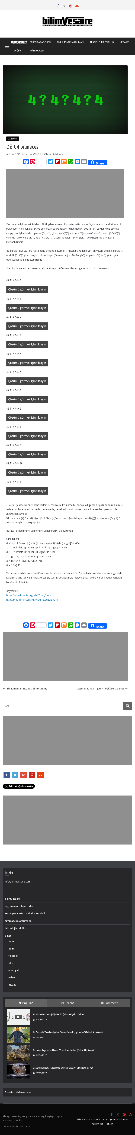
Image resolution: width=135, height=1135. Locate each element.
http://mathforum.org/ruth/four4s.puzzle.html (32, 599)
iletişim (109, 1123)
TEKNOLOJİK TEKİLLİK (102, 42)
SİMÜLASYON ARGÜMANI (70, 42)
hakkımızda (97, 1123)
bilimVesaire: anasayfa (88, 1119)
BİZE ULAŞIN (37, 50)
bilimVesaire (12, 898)
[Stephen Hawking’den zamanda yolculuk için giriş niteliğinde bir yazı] (18, 1070)
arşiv (104, 1119)
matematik (12, 139)
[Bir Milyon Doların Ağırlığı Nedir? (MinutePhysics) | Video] (18, 1017)
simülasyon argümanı (18, 921)
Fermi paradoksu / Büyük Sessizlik (25, 913)
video (11, 977)
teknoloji (13, 955)
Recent (69, 1003)
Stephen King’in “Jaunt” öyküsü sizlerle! (100, 688)
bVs (26, 154)
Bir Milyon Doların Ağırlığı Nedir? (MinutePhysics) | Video (58, 1014)
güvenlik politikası (119, 1119)
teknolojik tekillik (15, 928)
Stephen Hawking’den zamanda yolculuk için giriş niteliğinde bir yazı (63, 1068)
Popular (27, 1003)
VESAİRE (124, 42)
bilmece (59, 154)
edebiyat (13, 970)
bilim (11, 948)
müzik (12, 984)
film (10, 963)
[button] (23, 50)
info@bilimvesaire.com (18, 881)
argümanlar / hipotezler (19, 906)
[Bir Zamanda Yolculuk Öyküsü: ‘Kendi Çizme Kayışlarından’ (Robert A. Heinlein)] (18, 1035)
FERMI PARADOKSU (40, 42)
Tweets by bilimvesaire (18, 1092)
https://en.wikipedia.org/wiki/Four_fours (28, 595)
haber (11, 941)
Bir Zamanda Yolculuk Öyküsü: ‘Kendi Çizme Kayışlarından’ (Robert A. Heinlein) (68, 1032)
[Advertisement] (67, 193)
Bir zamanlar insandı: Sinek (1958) (27, 688)
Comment (111, 1003)
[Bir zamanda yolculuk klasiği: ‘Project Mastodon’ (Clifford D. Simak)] (18, 1053)
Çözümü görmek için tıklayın (27, 289)
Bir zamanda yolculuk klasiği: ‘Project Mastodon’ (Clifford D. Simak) (63, 1050)
